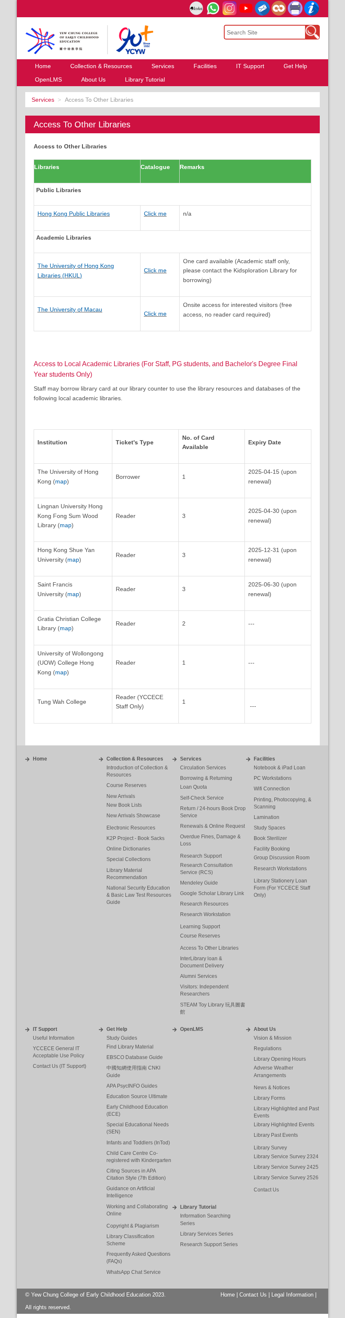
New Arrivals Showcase (133, 816)
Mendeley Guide (199, 883)
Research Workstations (280, 869)
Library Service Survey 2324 (286, 1157)
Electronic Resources (130, 828)
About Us (265, 1029)
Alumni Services (198, 976)
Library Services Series (206, 1234)
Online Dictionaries (128, 849)
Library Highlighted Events (284, 1125)
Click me (155, 213)
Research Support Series (209, 1244)
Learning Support (200, 927)
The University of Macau (69, 309)
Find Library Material (130, 1047)
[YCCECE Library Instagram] (229, 8)
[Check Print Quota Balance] (295, 8)
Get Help (116, 1029)
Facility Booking (272, 849)
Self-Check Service (202, 798)
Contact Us (266, 1190)
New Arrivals (120, 796)
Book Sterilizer (270, 838)
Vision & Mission (273, 1038)
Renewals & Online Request (212, 826)
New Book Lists (124, 805)
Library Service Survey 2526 (286, 1178)
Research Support (201, 856)
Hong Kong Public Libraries (73, 213)
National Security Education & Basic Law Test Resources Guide (138, 895)
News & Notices (272, 1088)
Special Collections (128, 859)
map (61, 481)
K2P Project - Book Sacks (135, 838)
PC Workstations (273, 778)
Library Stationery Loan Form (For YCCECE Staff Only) (282, 888)
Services (43, 99)
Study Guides (121, 1038)
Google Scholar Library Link (212, 893)
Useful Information (53, 1038)
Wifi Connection (272, 789)
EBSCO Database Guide (134, 1057)
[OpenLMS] (278, 8)
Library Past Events (276, 1135)
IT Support (45, 1029)
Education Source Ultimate (136, 1096)
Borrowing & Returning (206, 778)
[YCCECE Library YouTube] (246, 8)
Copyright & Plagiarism (132, 1226)
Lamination (266, 817)
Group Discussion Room (282, 858)
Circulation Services (203, 768)
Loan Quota (193, 787)
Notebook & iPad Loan (279, 768)
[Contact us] (311, 8)
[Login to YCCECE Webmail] (262, 8)
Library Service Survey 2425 (286, 1167)
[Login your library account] (196, 8)
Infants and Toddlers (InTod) (138, 1143)
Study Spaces (269, 828)
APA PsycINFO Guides (131, 1086)
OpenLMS (191, 1029)
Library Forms (269, 1098)
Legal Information (292, 1295)
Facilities (264, 759)
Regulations (267, 1048)
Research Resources (204, 904)
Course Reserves (126, 785)
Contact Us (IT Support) (59, 1066)
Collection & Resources (134, 759)
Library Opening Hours (280, 1059)
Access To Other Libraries (209, 948)
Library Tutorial (198, 1207)
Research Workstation (205, 914)
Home (40, 759)
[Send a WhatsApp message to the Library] (213, 8)
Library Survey (270, 1148)
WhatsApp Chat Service (133, 1272)
